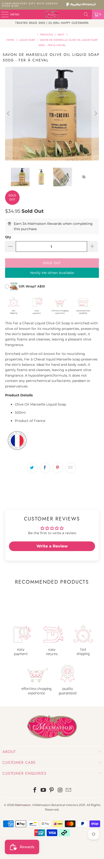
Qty (8, 237)
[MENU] (2, 14)
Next (61, 34)
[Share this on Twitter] (32, 468)
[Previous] (9, 113)
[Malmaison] (52, 14)
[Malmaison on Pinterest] (51, 790)
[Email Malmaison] (68, 790)
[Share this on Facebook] (45, 468)
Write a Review (52, 546)
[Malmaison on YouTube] (43, 790)
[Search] (86, 14)
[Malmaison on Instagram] (60, 790)
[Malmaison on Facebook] (35, 790)
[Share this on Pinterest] (57, 468)
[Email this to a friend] (70, 468)
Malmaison (23, 805)
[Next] (95, 113)
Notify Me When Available (52, 273)
